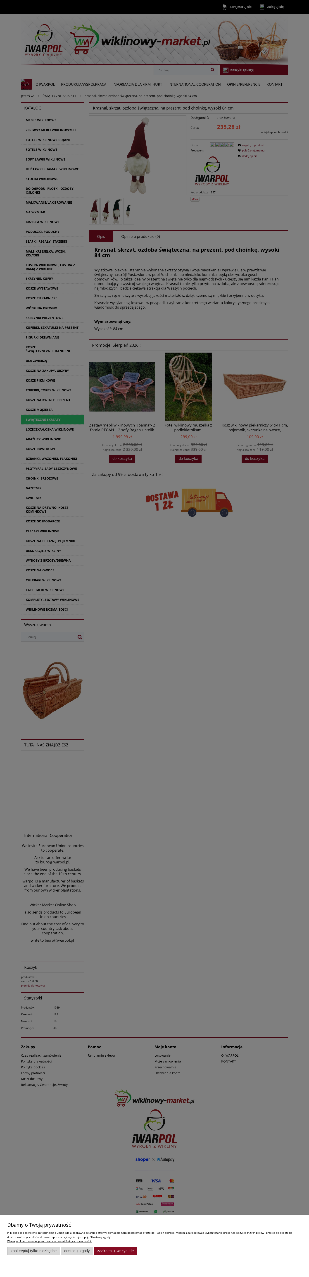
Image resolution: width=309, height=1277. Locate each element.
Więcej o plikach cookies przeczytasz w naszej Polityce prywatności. (49, 1241)
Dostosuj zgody (77, 1251)
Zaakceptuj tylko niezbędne (34, 1251)
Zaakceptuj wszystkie (115, 1251)
